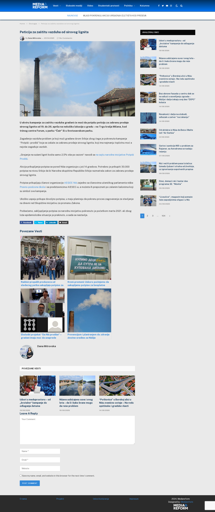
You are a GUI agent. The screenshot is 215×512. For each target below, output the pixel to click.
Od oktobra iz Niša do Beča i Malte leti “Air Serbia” (176, 131)
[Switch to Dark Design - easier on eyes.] (176, 6)
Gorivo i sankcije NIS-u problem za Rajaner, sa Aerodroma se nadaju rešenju (176, 149)
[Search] (181, 5)
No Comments (65, 38)
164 (163, 216)
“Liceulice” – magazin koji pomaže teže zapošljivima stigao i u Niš (175, 198)
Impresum (134, 499)
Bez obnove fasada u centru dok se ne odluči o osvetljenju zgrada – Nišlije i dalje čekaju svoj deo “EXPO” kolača (177, 98)
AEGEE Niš (70, 182)
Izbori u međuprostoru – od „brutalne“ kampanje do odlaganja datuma (35, 402)
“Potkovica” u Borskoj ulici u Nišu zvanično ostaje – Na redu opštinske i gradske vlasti (116, 402)
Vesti (55, 5)
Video (90, 5)
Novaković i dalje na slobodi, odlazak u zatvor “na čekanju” (174, 115)
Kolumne (144, 5)
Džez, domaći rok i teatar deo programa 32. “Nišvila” (173, 182)
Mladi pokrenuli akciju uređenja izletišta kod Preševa (114, 15)
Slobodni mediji (74, 5)
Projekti (60, 499)
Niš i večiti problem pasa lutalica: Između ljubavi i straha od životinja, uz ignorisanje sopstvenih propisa (176, 166)
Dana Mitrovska (34, 38)
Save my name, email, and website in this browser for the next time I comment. (58, 476)
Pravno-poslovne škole (32, 187)
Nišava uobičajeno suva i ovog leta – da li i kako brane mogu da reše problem (76, 402)
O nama (23, 499)
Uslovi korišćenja (101, 499)
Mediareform (187, 502)
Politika (128, 5)
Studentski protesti (108, 5)
